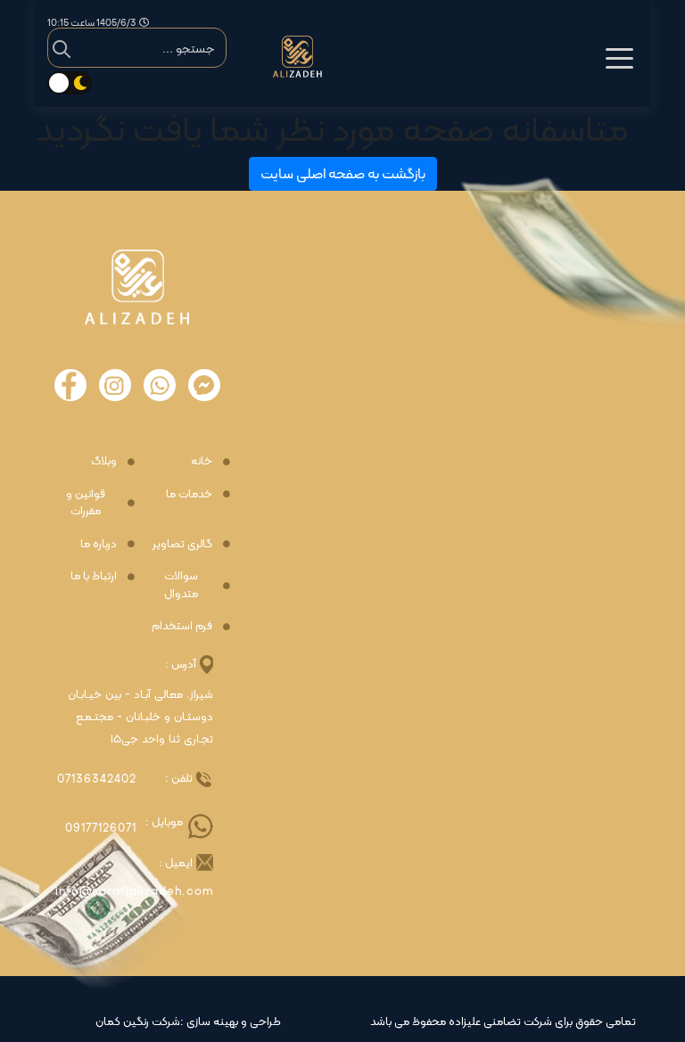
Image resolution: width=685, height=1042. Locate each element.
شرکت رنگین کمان (137, 1021)
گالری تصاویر (182, 544)
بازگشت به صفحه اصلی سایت (342, 173)
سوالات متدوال (181, 584)
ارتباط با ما (93, 576)
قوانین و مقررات (85, 502)
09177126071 (100, 827)
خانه (201, 461)
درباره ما (98, 544)
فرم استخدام (182, 626)
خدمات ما (189, 494)
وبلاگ (104, 461)
